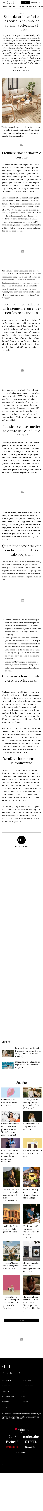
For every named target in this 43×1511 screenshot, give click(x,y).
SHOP (25, 2)
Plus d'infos (27, 1418)
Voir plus (21, 1320)
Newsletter (35, 2)
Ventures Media (8, 1396)
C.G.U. (24, 1391)
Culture (21, 7)
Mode (5, 7)
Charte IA (5, 1407)
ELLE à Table (31, 7)
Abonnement (7, 1381)
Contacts (5, 1391)
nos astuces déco (24, 536)
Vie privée (5, 1402)
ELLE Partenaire (23, 67)
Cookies (25, 1402)
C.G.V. (24, 1396)
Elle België (6, 1386)
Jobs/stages (26, 1381)
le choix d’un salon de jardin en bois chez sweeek (19, 288)
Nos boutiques (27, 1386)
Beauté (12, 7)
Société (21, 1083)
